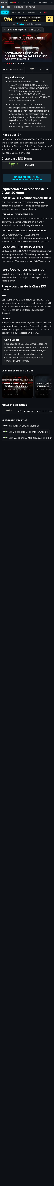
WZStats (8, 63)
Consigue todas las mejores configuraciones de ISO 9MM (26, 178)
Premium (20, 24)
